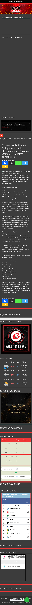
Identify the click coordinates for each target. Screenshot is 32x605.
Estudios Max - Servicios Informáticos (21, 598)
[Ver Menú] (2, 8)
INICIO (3, 138)
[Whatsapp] (18, 163)
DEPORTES (9, 138)
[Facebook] (5, 163)
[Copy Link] (5, 166)
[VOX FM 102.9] (16, 9)
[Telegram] (25, 163)
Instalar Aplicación (17, 1)
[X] (12, 163)
